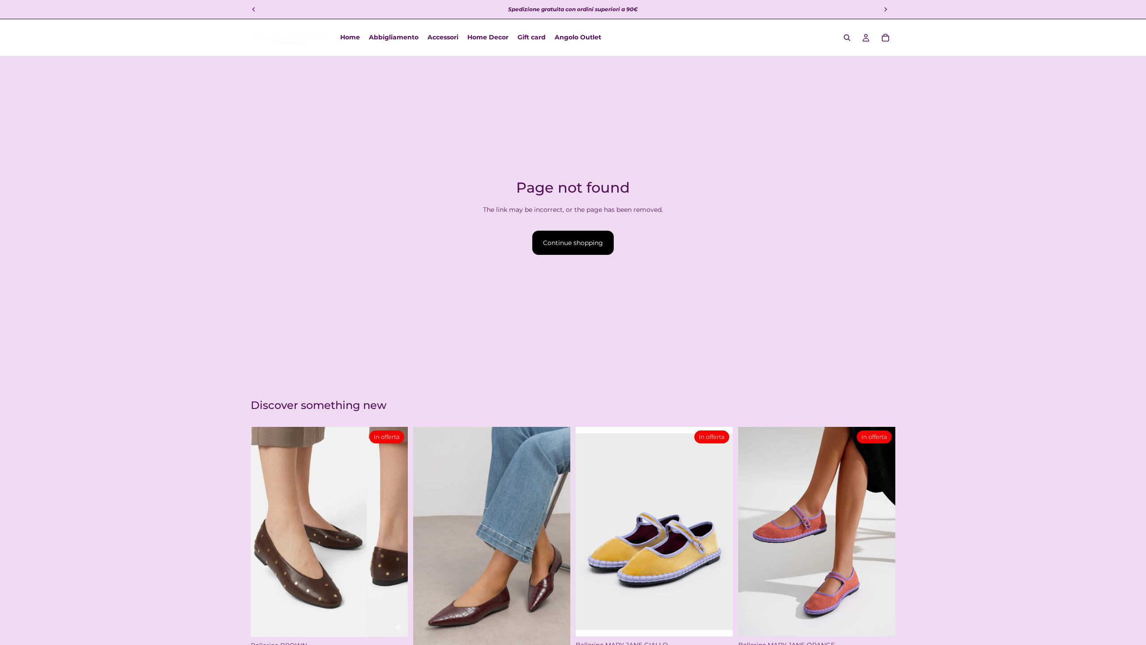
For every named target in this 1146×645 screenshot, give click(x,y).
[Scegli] (394, 623)
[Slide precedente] (426, 543)
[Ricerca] (847, 37)
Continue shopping (573, 243)
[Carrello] (885, 37)
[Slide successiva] (556, 543)
